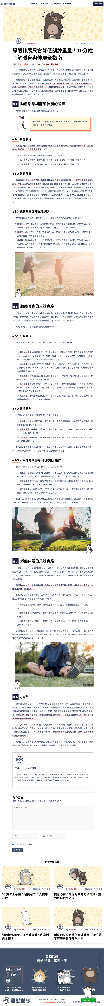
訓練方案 (34, 3)
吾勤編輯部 (31, 43)
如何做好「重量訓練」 (63, 3)
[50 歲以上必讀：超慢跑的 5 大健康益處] (26, 876)
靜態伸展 (54, 64)
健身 (38, 64)
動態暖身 (45, 64)
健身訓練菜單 (23, 64)
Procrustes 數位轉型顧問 (47, 1002)
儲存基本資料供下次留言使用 (26, 844)
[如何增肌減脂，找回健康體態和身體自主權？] (26, 917)
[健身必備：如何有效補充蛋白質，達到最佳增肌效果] (78, 876)
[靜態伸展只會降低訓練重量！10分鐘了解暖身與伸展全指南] (78, 917)
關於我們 (44, 3)
